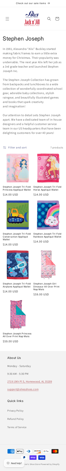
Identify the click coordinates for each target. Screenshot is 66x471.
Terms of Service (17, 427)
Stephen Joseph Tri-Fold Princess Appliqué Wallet (17, 188)
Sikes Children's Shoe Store (27, 464)
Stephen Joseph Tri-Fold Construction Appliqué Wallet (17, 236)
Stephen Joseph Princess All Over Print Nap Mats (17, 335)
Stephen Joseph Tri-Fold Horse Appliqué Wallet (47, 188)
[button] (7, 19)
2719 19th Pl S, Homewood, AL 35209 (29, 381)
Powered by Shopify (50, 464)
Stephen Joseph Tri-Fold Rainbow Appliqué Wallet (47, 235)
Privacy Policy (15, 410)
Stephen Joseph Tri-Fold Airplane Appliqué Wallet (17, 285)
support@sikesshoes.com (22, 389)
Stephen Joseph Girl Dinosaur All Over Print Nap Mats (46, 286)
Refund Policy (15, 419)
